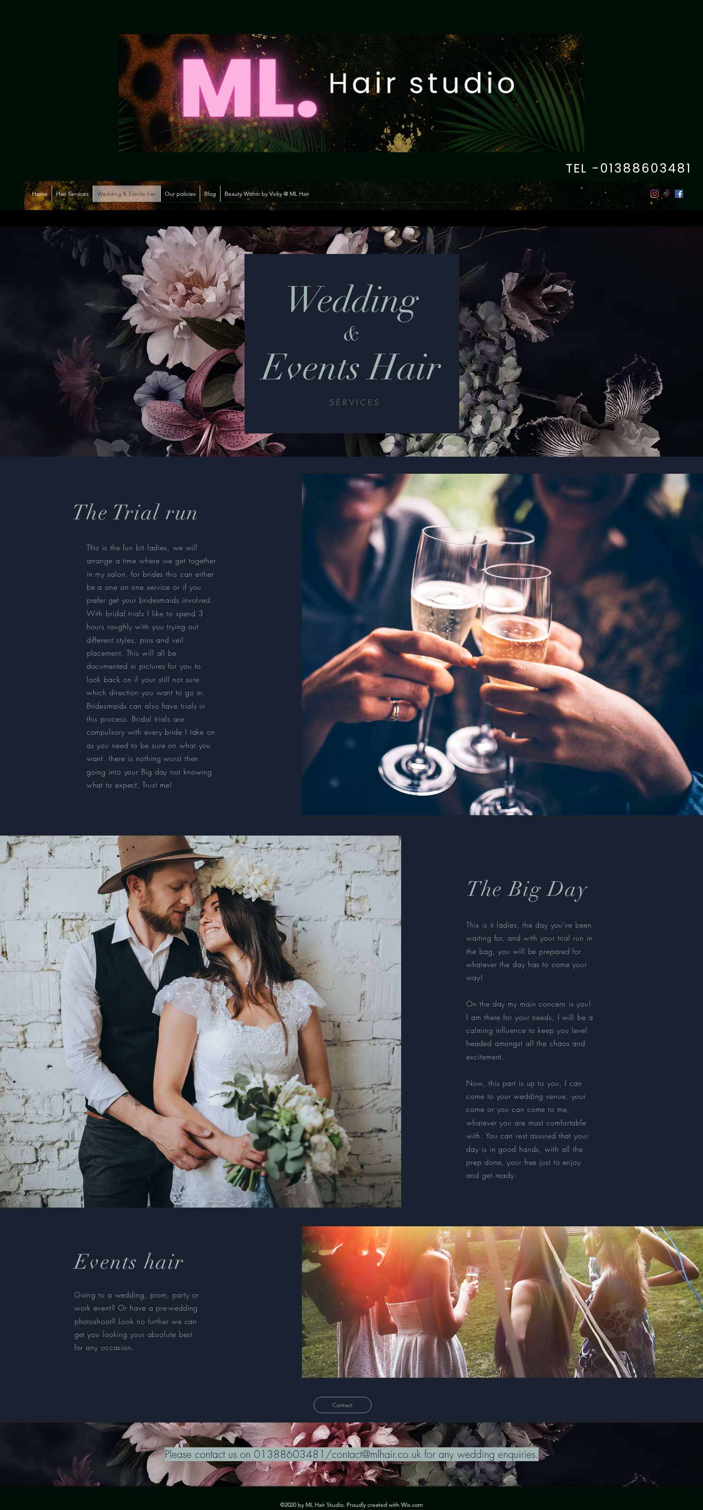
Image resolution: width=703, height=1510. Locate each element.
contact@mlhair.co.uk (376, 1454)
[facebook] (679, 194)
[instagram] (655, 194)
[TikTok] (667, 194)
